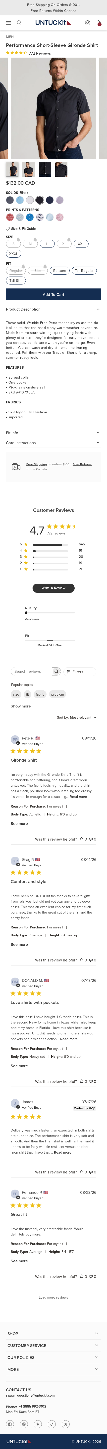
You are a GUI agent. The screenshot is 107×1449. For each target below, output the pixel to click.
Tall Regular (84, 270)
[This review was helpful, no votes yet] (81, 839)
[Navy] (50, 200)
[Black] (40, 200)
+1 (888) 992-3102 (32, 1406)
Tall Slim (15, 280)
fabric (40, 694)
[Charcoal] (10, 200)
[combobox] (76, 717)
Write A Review (53, 587)
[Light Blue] (20, 200)
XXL (81, 243)
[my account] (87, 22)
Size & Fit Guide (23, 228)
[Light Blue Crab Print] (20, 217)
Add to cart (53, 294)
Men (10, 36)
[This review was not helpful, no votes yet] (91, 839)
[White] (30, 200)
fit (27, 694)
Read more (78, 796)
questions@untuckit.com (36, 1395)
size (16, 694)
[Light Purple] (60, 200)
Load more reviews (53, 1297)
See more (19, 823)
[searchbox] (31, 671)
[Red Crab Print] (10, 217)
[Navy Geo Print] (40, 217)
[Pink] (60, 217)
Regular (16, 270)
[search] (19, 22)
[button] (12, 169)
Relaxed (59, 270)
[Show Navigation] (8, 22)
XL (64, 243)
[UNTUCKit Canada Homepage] (54, 22)
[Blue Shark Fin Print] (30, 217)
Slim (38, 270)
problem (57, 694)
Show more (21, 706)
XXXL (13, 253)
